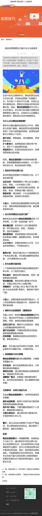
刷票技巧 (9, 39)
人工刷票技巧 (21, 37)
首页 (2, 39)
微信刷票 (35, 513)
